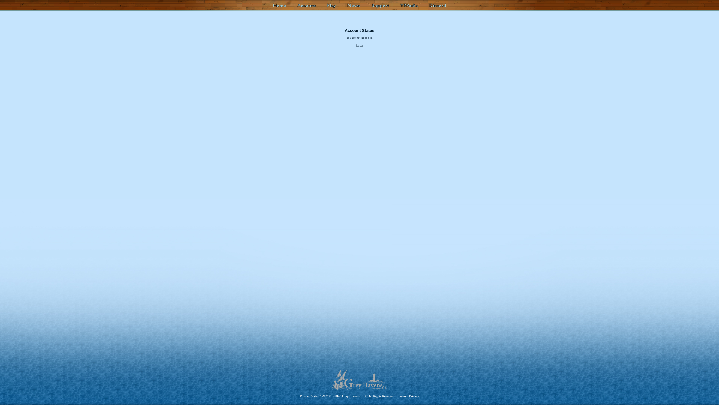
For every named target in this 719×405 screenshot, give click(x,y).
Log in (359, 45)
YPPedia (409, 5)
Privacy (414, 396)
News (353, 5)
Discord (437, 5)
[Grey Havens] (359, 376)
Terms (402, 396)
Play (331, 5)
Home (279, 5)
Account (307, 5)
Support (380, 5)
